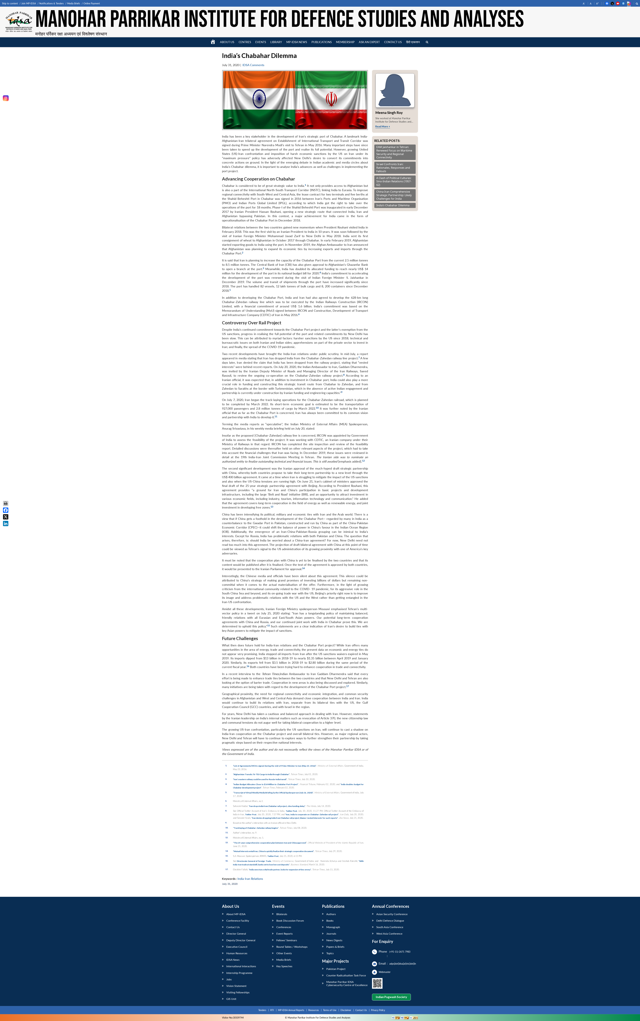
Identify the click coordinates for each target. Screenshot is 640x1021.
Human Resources (236, 953)
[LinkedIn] (5, 523)
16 (247, 666)
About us (227, 42)
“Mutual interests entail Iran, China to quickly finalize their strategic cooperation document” (273, 851)
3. (226, 779)
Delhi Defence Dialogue (390, 920)
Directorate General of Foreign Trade (254, 861)
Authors (331, 914)
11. (226, 832)
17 (347, 686)
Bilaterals (281, 914)
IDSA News (233, 959)
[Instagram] (6, 98)
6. (226, 801)
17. (226, 869)
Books (330, 920)
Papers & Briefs (335, 946)
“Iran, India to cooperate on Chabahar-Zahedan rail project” (311, 814)
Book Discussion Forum (290, 920)
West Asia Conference (389, 933)
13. (226, 842)
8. (226, 810)
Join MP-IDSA (28, 3)
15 (268, 625)
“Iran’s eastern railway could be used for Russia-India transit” (260, 779)
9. (226, 822)
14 (303, 568)
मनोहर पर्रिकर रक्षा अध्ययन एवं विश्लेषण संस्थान (71, 34)
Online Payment (92, 3)
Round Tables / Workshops (292, 946)
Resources (313, 1010)
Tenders (262, 1010)
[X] (5, 516)
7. (226, 806)
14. (226, 851)
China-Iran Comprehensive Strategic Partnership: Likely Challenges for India (394, 195)
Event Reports (284, 933)
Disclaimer (345, 1010)
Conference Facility (237, 920)
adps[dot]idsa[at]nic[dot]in (402, 963)
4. (226, 784)
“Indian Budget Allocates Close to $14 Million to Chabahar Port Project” (265, 784)
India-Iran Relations (250, 878)
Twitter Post (291, 811)
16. (226, 860)
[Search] (427, 42)
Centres (245, 42)
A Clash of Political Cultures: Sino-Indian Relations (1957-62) (393, 181)
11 (275, 416)
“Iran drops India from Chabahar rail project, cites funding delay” (277, 806)
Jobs (229, 979)
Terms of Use (329, 1010)
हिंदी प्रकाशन (413, 42)
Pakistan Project (336, 968)
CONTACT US (393, 42)
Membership (345, 42)
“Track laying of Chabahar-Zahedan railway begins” (256, 828)
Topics (330, 953)
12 (363, 460)
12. (226, 837)
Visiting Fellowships (238, 992)
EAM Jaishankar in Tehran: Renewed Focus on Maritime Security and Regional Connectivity (394, 152)
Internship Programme (239, 972)
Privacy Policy (378, 1010)
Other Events (284, 953)
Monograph (333, 927)
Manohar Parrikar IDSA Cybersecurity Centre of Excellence (347, 983)
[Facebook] (5, 510)
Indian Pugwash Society (391, 997)
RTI (272, 1010)
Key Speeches (284, 966)
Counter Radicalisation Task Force (346, 975)
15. (226, 855)
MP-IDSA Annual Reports (291, 1010)
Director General (236, 933)
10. (226, 827)
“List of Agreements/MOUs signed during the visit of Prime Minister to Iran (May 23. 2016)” (274, 766)
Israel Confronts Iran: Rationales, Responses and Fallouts (393, 168)
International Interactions (241, 966)
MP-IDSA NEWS (296, 42)
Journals (331, 933)
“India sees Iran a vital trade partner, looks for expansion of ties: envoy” (280, 869)
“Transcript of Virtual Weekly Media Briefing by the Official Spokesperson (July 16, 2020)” (273, 792)
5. (226, 792)
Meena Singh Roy (389, 112)
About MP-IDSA (236, 914)
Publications (322, 42)
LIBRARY (276, 42)
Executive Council (236, 946)
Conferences (283, 927)
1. (226, 765)
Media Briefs (73, 3)
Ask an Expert (369, 42)
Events (260, 42)
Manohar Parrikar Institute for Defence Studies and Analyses (279, 20)
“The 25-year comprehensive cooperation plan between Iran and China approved (269, 843)
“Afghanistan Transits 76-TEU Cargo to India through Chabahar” (261, 774)
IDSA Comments (253, 65)
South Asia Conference (389, 927)
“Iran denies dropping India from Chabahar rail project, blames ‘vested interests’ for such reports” (295, 818)
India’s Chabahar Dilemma (393, 205)
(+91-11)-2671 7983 (399, 951)
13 (271, 506)
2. (226, 774)
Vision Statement (236, 985)
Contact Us (233, 927)
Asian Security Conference (392, 914)
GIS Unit (231, 998)
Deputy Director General (240, 940)
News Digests (334, 940)
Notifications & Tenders (51, 3)
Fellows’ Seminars (286, 940)
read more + (382, 126)
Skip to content (10, 3)
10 (317, 407)
